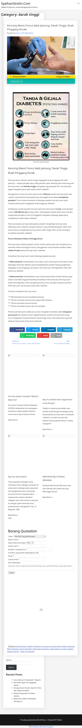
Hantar (12, 573)
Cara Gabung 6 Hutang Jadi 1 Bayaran (27, 680)
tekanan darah (13, 651)
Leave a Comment (27, 651)
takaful (70, 649)
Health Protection (34, 646)
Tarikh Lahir (13, 546)
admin (30, 33)
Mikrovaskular (12, 649)
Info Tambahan (14, 562)
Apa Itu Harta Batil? (17, 476)
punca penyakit (25, 649)
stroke (64, 649)
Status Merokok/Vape (17, 543)
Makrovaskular (68, 646)
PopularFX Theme (55, 720)
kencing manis (56, 646)
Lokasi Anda (13, 559)
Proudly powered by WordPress (33, 720)
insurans (45, 646)
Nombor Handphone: (17, 549)
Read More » (13, 420)
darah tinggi (21, 646)
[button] (71, 81)
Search (9, 660)
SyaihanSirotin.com (15, 3)
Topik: (11, 536)
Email (11, 556)
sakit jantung (55, 649)
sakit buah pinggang (40, 649)
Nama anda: (13, 539)
